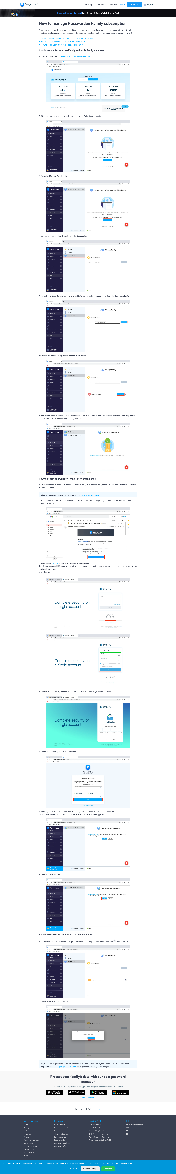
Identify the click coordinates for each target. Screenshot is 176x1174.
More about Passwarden (135, 1125)
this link (54, 563)
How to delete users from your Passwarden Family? (62, 45)
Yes (94, 1109)
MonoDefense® (95, 1128)
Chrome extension (61, 1134)
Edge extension (60, 1140)
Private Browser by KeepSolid (100, 1140)
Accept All (108, 1169)
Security (27, 1137)
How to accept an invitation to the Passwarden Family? (64, 41)
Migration (27, 1134)
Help (122, 4)
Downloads (100, 4)
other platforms (88, 1098)
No (99, 1109)
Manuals (129, 1131)
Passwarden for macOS (63, 1146)
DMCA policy (28, 1143)
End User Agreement (31, 1146)
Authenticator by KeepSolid (99, 1137)
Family (26, 1125)
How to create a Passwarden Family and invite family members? (68, 38)
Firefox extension (60, 1137)
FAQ (127, 1128)
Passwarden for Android (63, 1131)
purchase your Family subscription (75, 56)
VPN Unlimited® (95, 1125)
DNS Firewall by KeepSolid (98, 1134)
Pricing (88, 4)
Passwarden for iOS (61, 1125)
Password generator (31, 1140)
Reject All (73, 1169)
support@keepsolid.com (66, 1067)
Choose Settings (90, 1169)
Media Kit (27, 1155)
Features (113, 4)
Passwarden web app (62, 1143)
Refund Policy (29, 1152)
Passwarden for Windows (63, 1128)
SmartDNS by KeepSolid (98, 1131)
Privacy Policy (29, 1149)
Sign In (134, 4)
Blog (128, 1134)
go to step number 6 (90, 495)
